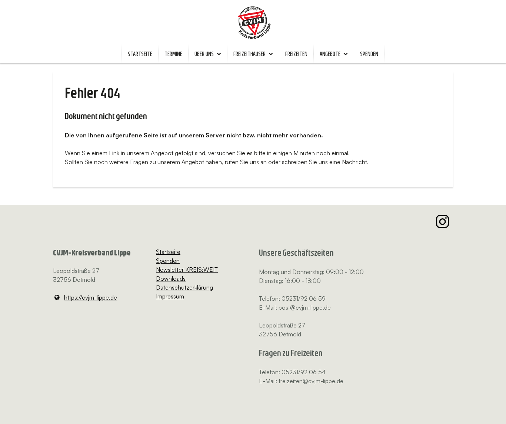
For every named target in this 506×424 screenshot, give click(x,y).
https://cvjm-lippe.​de (90, 297)
